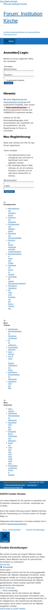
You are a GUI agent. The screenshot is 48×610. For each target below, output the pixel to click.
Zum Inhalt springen (8, 1)
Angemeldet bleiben (15, 80)
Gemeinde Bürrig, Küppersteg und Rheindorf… (12, 436)
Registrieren (9, 191)
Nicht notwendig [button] (7, 588)
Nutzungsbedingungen (16, 107)
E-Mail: (7, 186)
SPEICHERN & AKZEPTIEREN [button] (12, 609)
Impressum (32, 485)
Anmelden (8, 83)
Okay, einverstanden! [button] (11, 530)
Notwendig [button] (5, 564)
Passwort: (8, 75)
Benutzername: (10, 69)
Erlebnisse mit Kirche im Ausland (12, 269)
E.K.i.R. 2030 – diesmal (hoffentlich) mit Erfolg (12, 363)
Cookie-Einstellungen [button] (35, 530)
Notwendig (8, 567)
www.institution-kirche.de (14, 102)
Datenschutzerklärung (13, 487)
